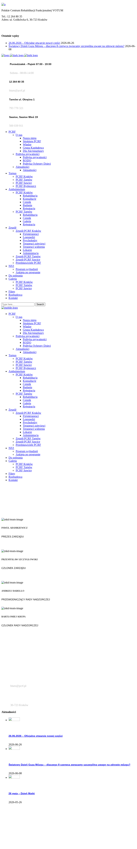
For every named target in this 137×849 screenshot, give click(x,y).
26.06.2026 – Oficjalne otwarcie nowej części (34, 42)
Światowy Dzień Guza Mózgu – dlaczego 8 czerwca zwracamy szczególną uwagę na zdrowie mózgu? (66, 46)
